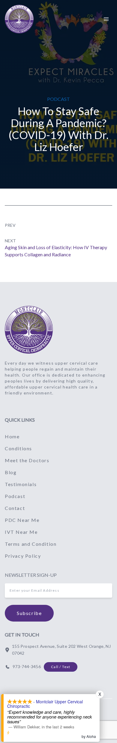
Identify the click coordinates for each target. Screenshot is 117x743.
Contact (15, 508)
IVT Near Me (21, 532)
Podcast (15, 496)
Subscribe (29, 613)
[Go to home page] (29, 330)
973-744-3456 (27, 666)
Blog (10, 472)
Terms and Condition (30, 544)
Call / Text (60, 667)
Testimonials (21, 484)
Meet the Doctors (27, 460)
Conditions (18, 448)
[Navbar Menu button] (106, 19)
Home (12, 436)
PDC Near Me (22, 520)
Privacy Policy (23, 556)
